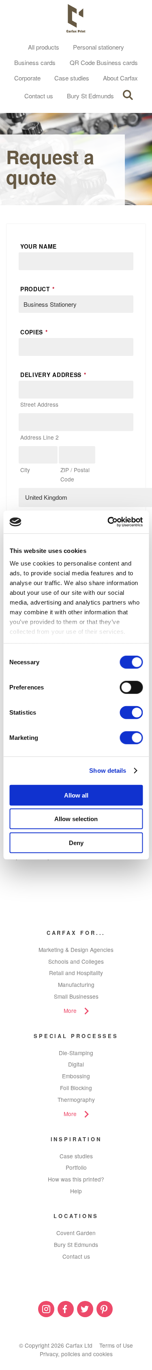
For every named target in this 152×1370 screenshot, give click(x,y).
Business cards (35, 62)
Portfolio (76, 1167)
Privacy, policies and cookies (76, 1354)
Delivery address (53, 375)
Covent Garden (76, 1233)
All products (43, 47)
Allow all (76, 794)
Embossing (76, 1076)
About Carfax (120, 78)
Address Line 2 (39, 437)
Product (37, 289)
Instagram (46, 1309)
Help (76, 1191)
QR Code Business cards (104, 62)
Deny (76, 842)
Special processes (76, 1036)
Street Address (39, 404)
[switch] (131, 687)
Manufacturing (76, 984)
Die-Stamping (76, 1053)
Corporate (27, 78)
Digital (76, 1064)
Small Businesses (76, 996)
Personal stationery (98, 47)
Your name (38, 246)
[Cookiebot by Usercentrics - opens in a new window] (108, 522)
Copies (33, 332)
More (70, 1010)
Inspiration (76, 1139)
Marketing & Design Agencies (76, 949)
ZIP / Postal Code (75, 474)
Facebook (66, 1309)
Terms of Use (116, 1345)
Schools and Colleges (76, 961)
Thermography (76, 1099)
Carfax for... (76, 932)
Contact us (38, 95)
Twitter (85, 1309)
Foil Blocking (76, 1088)
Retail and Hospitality (76, 973)
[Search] (128, 95)
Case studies (71, 78)
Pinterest (104, 1309)
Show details (107, 770)
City (25, 470)
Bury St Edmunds (90, 95)
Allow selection (76, 818)
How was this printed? (76, 1179)
